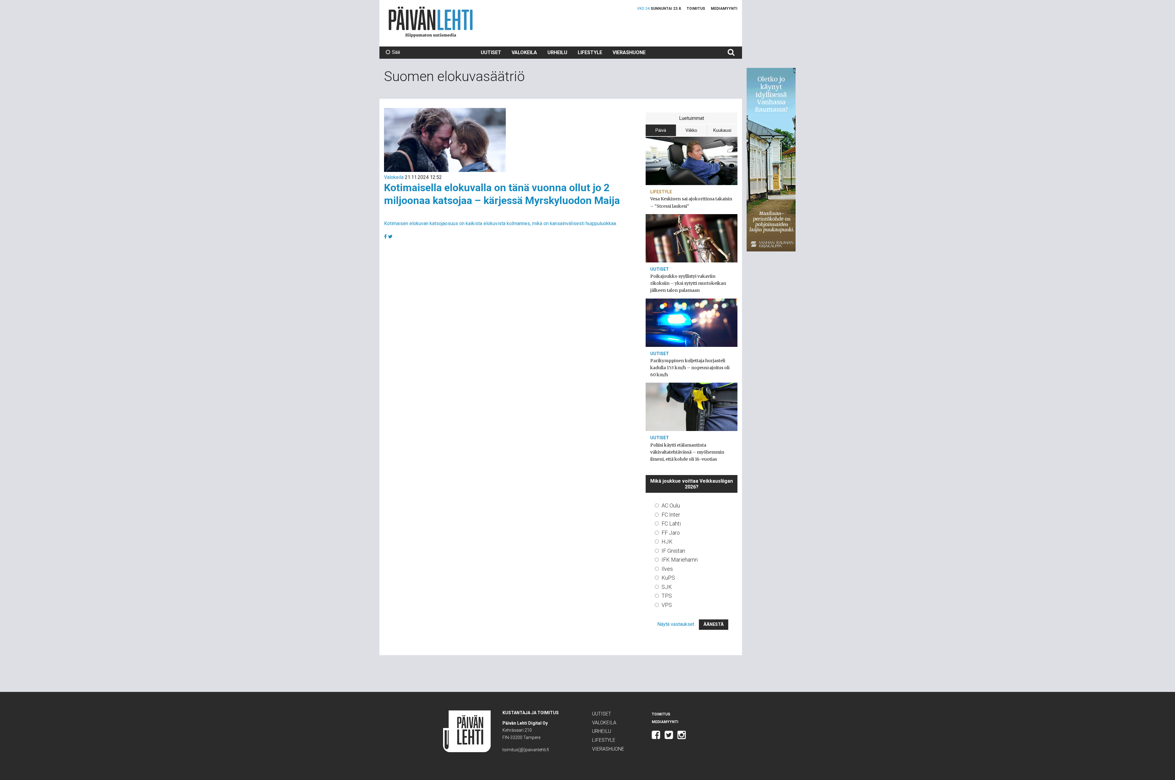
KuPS (668, 577)
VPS (667, 605)
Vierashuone (629, 52)
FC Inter (671, 514)
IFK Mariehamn (680, 559)
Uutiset (491, 52)
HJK (667, 541)
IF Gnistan (673, 551)
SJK (667, 587)
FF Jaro (671, 532)
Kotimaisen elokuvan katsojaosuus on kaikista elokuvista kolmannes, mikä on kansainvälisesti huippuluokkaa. (500, 223)
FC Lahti (671, 523)
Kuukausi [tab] (722, 130)
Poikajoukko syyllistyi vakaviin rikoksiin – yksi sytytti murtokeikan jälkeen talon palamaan (688, 283)
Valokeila (524, 52)
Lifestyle (590, 52)
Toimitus (696, 8)
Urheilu (557, 52)
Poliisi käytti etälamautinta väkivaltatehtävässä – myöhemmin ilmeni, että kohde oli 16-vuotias (687, 452)
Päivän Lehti (431, 21)
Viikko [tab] (691, 130)
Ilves (667, 569)
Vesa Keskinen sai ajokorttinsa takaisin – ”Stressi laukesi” (691, 202)
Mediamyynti (724, 8)
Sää (396, 52)
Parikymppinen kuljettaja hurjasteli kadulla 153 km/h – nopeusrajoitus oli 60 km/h (689, 367)
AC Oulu (671, 505)
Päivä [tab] (660, 130)
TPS (667, 595)
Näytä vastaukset (675, 624)
